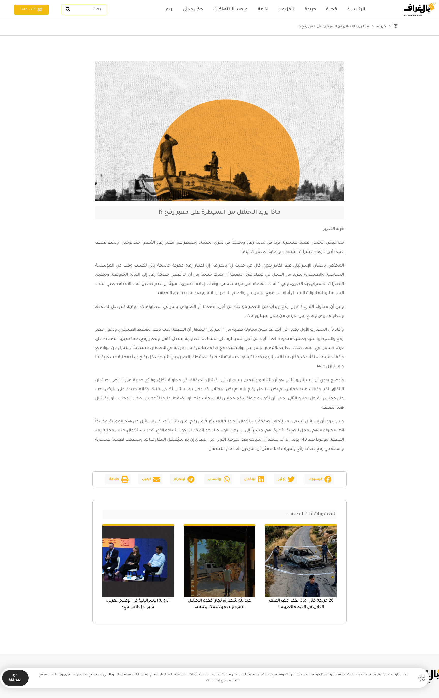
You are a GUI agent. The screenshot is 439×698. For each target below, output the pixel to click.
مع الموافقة (15, 677)
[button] (319, 479)
